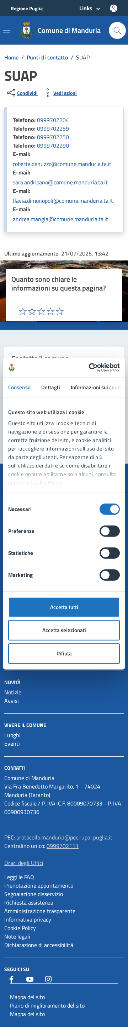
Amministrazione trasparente (39, 911)
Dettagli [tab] (50, 387)
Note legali (17, 936)
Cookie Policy (20, 928)
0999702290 (53, 145)
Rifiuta (64, 653)
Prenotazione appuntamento (38, 885)
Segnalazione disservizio (33, 894)
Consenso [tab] (19, 387)
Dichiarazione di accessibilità (38, 945)
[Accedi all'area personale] (113, 8)
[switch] (110, 531)
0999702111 (63, 846)
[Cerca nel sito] (117, 30)
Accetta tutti (64, 607)
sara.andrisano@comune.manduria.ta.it (60, 182)
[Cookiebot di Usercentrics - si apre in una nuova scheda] (90, 367)
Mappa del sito (27, 997)
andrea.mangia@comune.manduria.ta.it (60, 219)
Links (85, 8)
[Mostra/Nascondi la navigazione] (6, 30)
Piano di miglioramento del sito (47, 1005)
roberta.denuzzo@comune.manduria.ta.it (62, 164)
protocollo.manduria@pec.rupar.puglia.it (64, 837)
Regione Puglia (27, 8)
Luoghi (12, 735)
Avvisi (11, 700)
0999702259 (53, 128)
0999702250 (53, 137)
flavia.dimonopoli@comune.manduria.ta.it (63, 200)
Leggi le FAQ (19, 877)
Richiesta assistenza (28, 902)
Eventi (12, 743)
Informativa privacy (27, 919)
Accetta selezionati (64, 630)
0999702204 (53, 120)
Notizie (12, 692)
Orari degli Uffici (23, 863)
